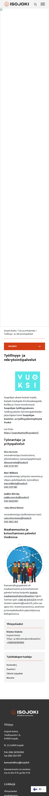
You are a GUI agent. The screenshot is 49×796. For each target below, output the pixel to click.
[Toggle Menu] (43, 4)
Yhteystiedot (10, 791)
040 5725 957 (11, 466)
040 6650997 (11, 501)
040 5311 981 (10, 487)
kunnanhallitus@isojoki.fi (16, 763)
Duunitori (11, 669)
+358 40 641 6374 (27, 600)
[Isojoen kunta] (16, 4)
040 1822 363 (11, 522)
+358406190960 (15, 642)
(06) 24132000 (16, 752)
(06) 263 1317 (14, 756)
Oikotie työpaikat (15, 673)
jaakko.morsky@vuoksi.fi (16, 497)
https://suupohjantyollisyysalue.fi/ (21, 433)
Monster (10, 678)
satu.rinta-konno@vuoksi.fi (17, 518)
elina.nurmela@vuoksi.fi (16, 462)
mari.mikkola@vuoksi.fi (15, 484)
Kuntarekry (12, 665)
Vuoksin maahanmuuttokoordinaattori (20, 594)
